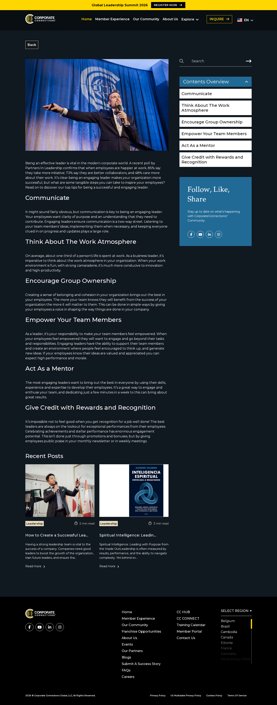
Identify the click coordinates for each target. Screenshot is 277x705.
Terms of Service (237, 695)
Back (32, 45)
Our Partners (133, 651)
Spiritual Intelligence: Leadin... (127, 535)
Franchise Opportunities (141, 631)
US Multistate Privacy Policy (186, 695)
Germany (228, 654)
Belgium (228, 621)
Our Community (146, 19)
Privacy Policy (157, 695)
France (226, 648)
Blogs (126, 657)
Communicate (196, 93)
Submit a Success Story (141, 664)
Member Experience (112, 19)
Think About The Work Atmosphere (205, 108)
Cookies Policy (214, 695)
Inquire (217, 19)
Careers (128, 677)
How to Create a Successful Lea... (56, 535)
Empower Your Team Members (214, 133)
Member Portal (189, 631)
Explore (187, 19)
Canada (227, 637)
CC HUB (183, 612)
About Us (170, 19)
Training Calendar (191, 625)
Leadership (34, 523)
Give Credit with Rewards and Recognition (212, 159)
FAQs (126, 670)
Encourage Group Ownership (212, 122)
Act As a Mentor (198, 145)
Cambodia (229, 632)
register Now (165, 5)
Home (87, 19)
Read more (33, 566)
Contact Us (186, 638)
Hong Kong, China (235, 659)
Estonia (227, 643)
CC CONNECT (188, 618)
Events (127, 644)
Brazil (225, 626)
